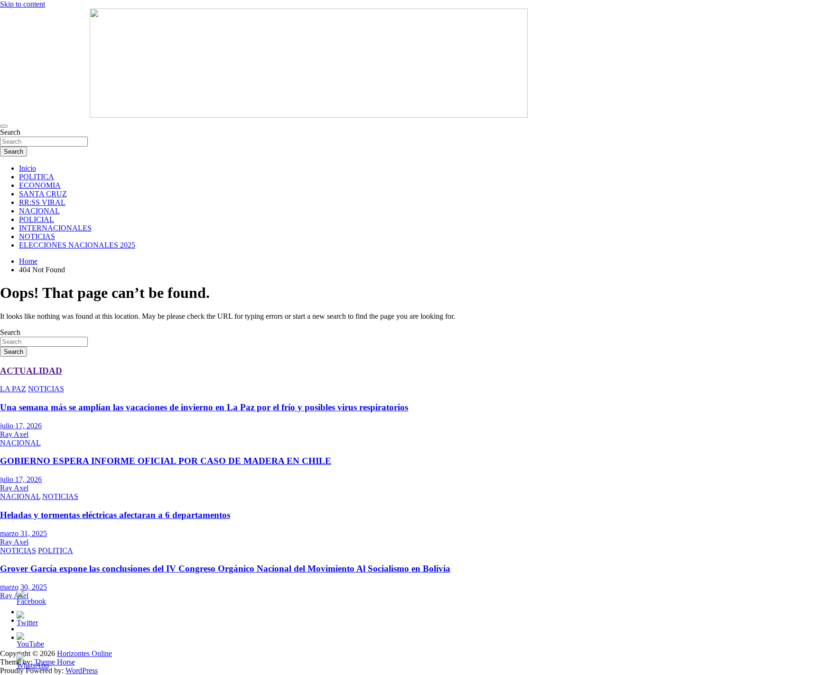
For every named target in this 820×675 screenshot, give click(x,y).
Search (10, 132)
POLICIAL (36, 219)
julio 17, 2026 (21, 426)
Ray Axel (14, 434)
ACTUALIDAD (31, 371)
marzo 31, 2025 (23, 533)
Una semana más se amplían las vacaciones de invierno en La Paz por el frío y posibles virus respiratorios (204, 407)
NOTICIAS (37, 236)
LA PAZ (13, 389)
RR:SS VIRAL (42, 202)
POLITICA (36, 177)
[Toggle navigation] (4, 126)
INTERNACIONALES (55, 228)
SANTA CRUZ (43, 194)
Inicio (27, 168)
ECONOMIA (40, 185)
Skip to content (22, 4)
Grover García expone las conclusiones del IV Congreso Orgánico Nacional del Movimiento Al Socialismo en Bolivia (225, 568)
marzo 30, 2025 (23, 587)
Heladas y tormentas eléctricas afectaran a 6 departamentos (115, 515)
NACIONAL (39, 211)
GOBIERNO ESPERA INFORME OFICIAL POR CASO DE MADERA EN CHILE (165, 461)
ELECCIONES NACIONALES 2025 (77, 245)
